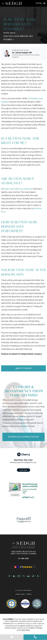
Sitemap (29, 594)
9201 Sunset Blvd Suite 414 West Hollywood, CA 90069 (23, 553)
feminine (38, 208)
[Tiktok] (33, 576)
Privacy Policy (20, 594)
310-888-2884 (23, 558)
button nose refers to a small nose (18, 189)
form (3, 212)
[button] (40, 3)
